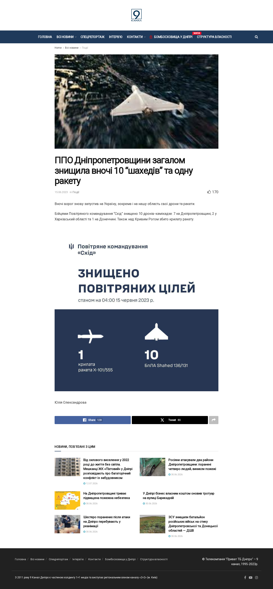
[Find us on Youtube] (250, 577)
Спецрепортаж (93, 37)
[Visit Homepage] (136, 15)
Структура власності (214, 37)
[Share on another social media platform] (213, 420)
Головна (45, 37)
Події (85, 47)
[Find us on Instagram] (256, 577)
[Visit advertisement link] (136, 434)
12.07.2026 (91, 483)
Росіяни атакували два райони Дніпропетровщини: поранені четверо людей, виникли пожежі (192, 464)
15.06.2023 (61, 192)
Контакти (135, 37)
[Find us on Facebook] (245, 577)
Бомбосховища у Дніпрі (173, 36)
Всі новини (65, 37)
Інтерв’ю (115, 37)
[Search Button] (256, 37)
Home (58, 47)
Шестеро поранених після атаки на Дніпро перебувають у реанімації (106, 521)
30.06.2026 (176, 474)
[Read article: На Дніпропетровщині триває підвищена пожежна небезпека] (67, 500)
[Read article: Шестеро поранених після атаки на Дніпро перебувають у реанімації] (67, 524)
